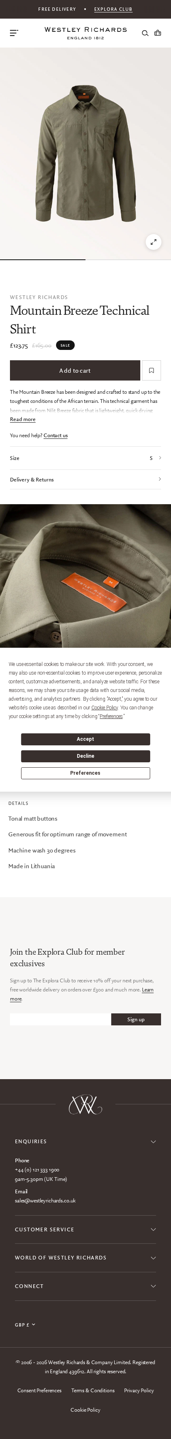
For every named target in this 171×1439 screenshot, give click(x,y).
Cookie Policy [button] (104, 708)
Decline (85, 756)
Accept (85, 739)
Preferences (85, 773)
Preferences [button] (111, 716)
